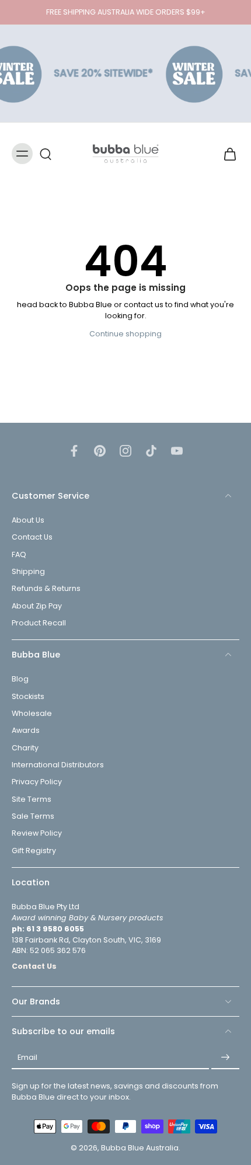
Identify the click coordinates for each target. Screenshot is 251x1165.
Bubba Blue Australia (140, 1148)
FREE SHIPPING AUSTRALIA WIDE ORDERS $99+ (125, 12)
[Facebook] (74, 451)
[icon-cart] (226, 153)
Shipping (28, 572)
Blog (20, 679)
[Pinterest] (100, 451)
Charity (25, 748)
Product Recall (39, 623)
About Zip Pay (37, 606)
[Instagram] (125, 451)
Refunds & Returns (46, 589)
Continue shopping (125, 334)
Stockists (28, 696)
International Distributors (58, 765)
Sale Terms (33, 816)
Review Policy (37, 834)
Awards (26, 731)
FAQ (19, 554)
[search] (45, 153)
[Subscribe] (225, 1058)
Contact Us (32, 537)
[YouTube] (177, 451)
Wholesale (32, 713)
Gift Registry (34, 851)
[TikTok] (151, 451)
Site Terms (31, 799)
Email (27, 1058)
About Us (28, 521)
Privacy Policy (37, 782)
